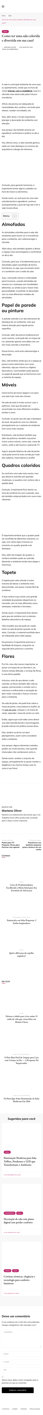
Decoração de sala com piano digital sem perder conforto (19, 1220)
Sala (5, 31)
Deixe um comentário (10, 49)
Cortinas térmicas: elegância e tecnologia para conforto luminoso (19, 1280)
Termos (23, 1409)
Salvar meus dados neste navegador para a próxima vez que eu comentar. (20, 1381)
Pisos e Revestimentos (21, 1054)
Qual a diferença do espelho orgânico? (21, 954)
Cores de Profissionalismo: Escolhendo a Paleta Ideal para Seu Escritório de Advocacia (21, 887)
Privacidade (35, 1409)
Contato (5, 1409)
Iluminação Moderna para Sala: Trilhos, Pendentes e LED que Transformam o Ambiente (20, 1161)
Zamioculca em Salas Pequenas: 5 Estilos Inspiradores (21, 922)
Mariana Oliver (10, 47)
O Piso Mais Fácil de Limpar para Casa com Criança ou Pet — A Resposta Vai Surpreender (21, 1060)
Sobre (15, 1409)
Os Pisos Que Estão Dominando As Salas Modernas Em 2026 (21, 1100)
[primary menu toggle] (3, 6)
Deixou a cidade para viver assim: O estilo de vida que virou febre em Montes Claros (21, 1019)
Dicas (21, 882)
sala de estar (10, 710)
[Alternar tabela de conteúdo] (13, 216)
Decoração (17, 917)
